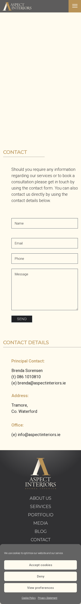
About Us (40, 498)
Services (40, 506)
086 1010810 (29, 376)
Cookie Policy (29, 598)
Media (40, 523)
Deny (40, 576)
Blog (40, 531)
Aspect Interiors (16, 6)
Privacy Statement (47, 598)
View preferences (40, 588)
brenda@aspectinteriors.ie (42, 382)
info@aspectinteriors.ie (39, 434)
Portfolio (40, 514)
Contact (40, 539)
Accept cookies (40, 565)
